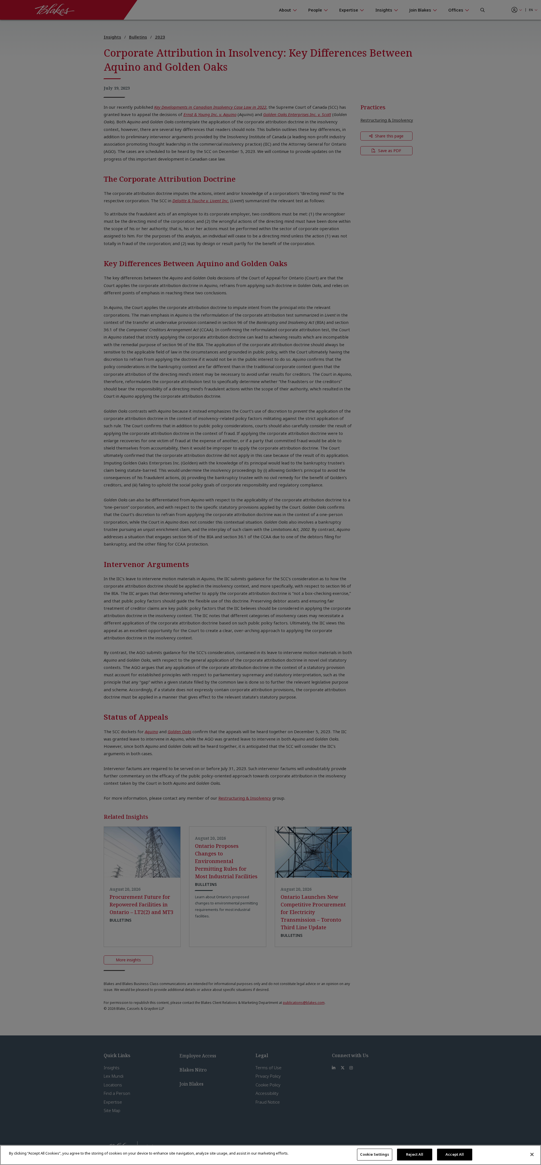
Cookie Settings (374, 1154)
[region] (270, 1155)
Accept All (454, 1154)
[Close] (532, 1154)
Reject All (414, 1154)
